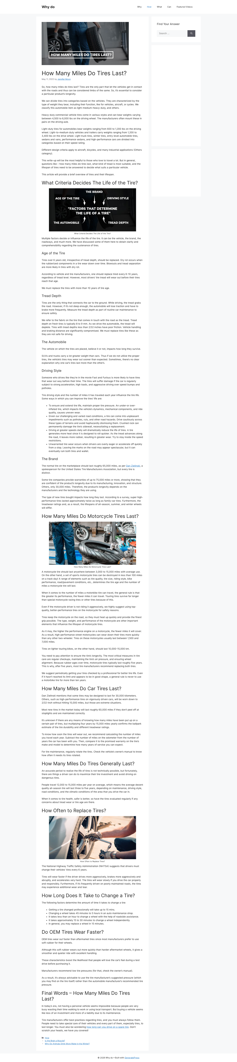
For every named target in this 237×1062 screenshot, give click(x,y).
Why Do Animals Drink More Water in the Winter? (67, 1044)
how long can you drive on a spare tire (108, 1027)
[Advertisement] (177, 99)
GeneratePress (132, 1057)
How (149, 6)
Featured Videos (185, 6)
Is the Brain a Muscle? (55, 1040)
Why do (48, 7)
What (159, 6)
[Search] (191, 33)
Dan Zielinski (133, 465)
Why (139, 6)
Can (169, 6)
